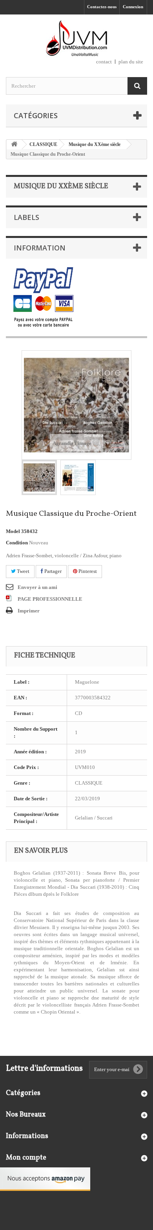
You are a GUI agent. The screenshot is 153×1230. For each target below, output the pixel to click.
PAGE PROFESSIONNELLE (50, 599)
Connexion (133, 6)
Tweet (22, 571)
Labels (26, 217)
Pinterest (87, 571)
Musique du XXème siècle (94, 144)
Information (40, 247)
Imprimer (29, 611)
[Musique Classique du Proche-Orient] (39, 477)
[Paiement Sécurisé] (43, 298)
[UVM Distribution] (76, 39)
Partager (52, 571)
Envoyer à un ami (37, 587)
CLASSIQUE (43, 144)
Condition (17, 543)
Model (13, 531)
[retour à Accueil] (14, 144)
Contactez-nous (102, 6)
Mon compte (26, 1158)
